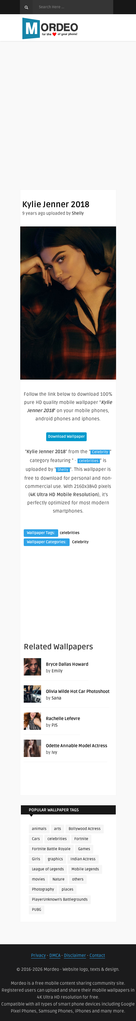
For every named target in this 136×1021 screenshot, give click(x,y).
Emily (57, 671)
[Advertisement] (68, 121)
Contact (97, 955)
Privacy (38, 955)
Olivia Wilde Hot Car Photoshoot (77, 691)
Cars (36, 839)
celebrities (88, 461)
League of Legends (48, 869)
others (77, 879)
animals (39, 828)
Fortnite (81, 839)
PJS (55, 725)
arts (57, 828)
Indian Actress (83, 859)
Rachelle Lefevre (63, 718)
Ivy (54, 752)
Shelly (78, 213)
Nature (59, 879)
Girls (36, 859)
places (67, 889)
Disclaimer (75, 955)
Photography (43, 889)
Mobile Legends (85, 869)
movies (38, 879)
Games (84, 849)
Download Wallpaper (66, 436)
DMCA (54, 955)
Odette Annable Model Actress (76, 745)
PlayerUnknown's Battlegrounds (60, 899)
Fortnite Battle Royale (51, 849)
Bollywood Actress (85, 828)
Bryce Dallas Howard (67, 664)
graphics (55, 859)
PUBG (36, 909)
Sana (56, 698)
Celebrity (100, 452)
